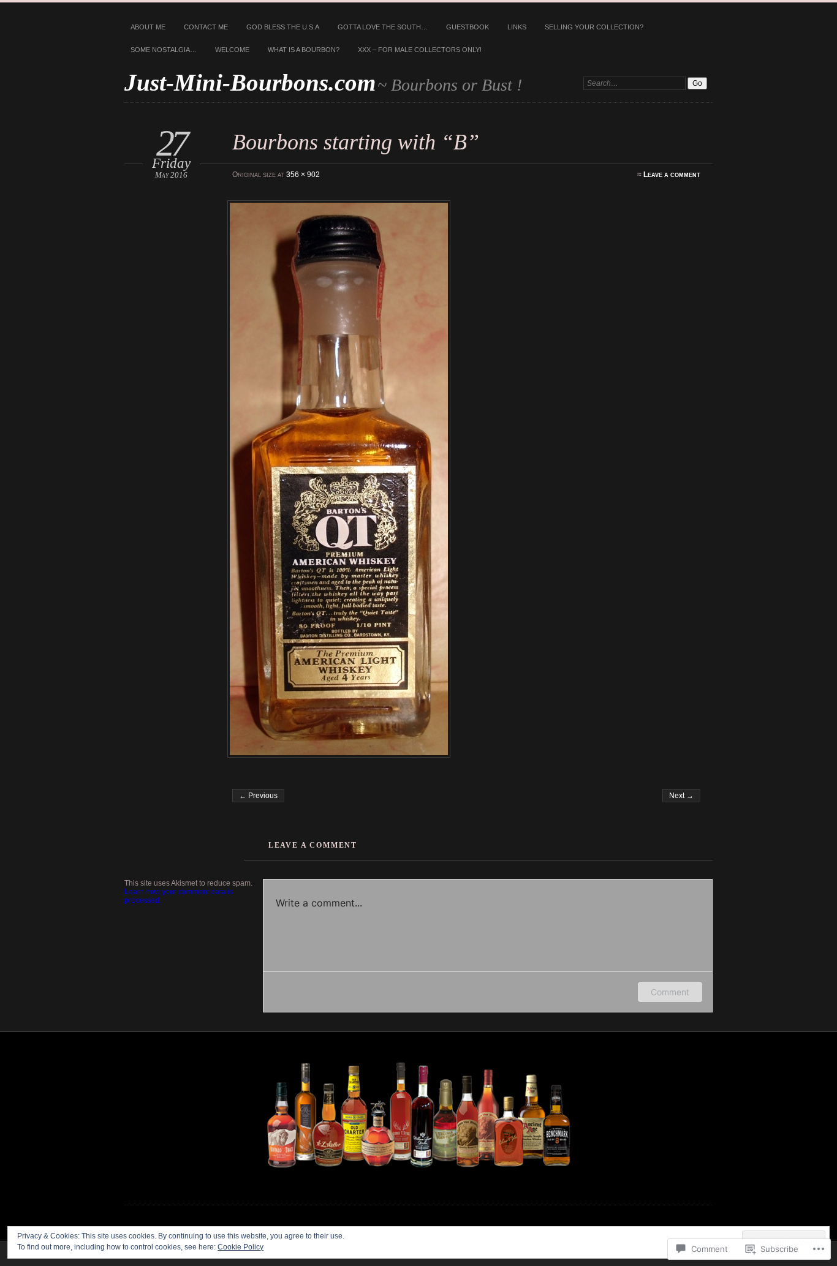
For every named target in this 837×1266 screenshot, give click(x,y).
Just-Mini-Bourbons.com (250, 82)
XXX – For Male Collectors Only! (420, 49)
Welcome (232, 49)
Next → (681, 795)
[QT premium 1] (465, 479)
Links (516, 27)
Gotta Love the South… (383, 27)
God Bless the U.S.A (282, 27)
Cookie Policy (240, 1247)
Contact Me (206, 27)
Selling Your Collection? (594, 27)
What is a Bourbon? (303, 49)
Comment (670, 992)
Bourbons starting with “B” (355, 141)
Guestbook (467, 27)
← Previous (258, 795)
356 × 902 (303, 174)
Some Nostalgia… (164, 49)
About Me (148, 27)
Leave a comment (671, 174)
